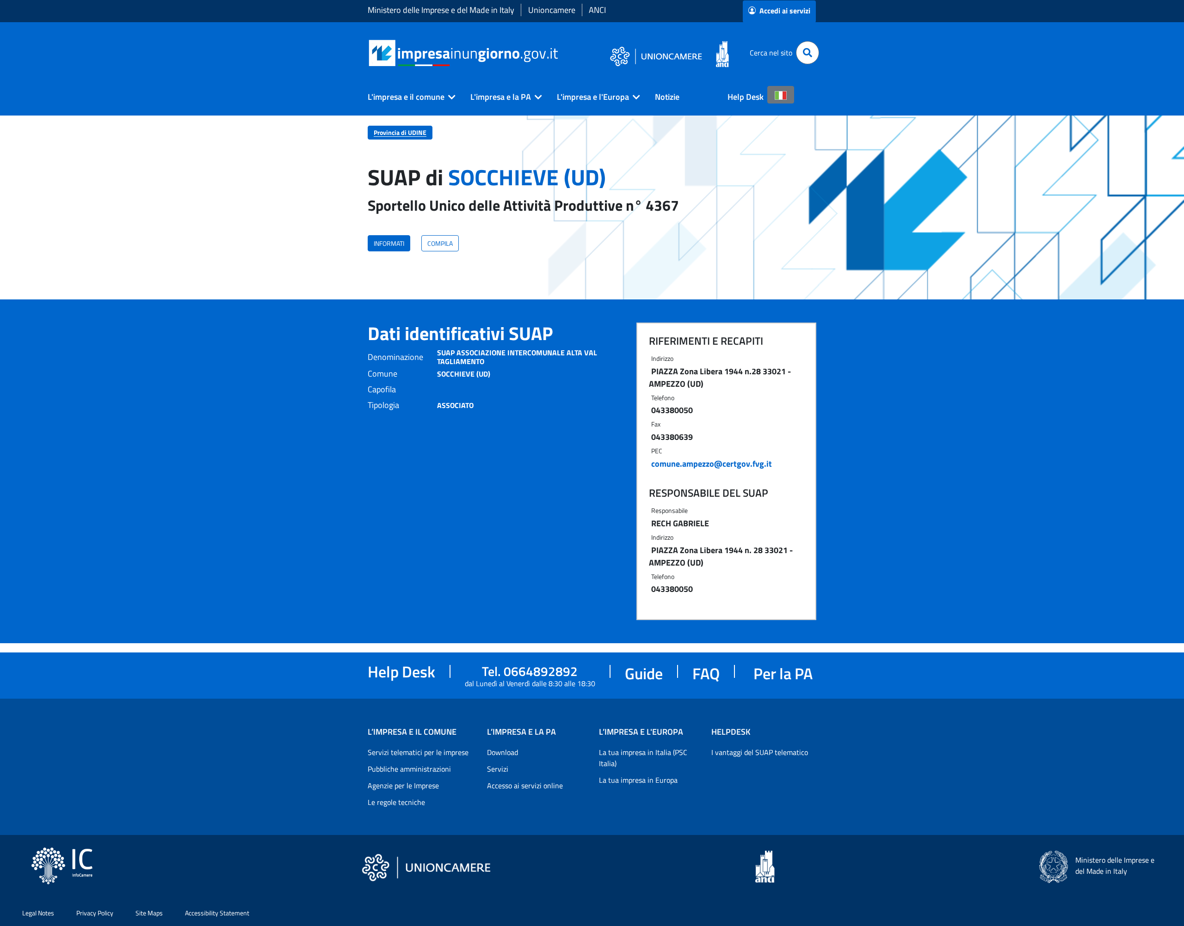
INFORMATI (389, 243)
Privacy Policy (94, 913)
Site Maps (149, 913)
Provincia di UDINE (400, 132)
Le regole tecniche (396, 802)
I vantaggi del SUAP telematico (759, 752)
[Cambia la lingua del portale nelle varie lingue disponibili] (780, 95)
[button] (408, 97)
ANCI (597, 10)
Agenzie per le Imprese (403, 785)
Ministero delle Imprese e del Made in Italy (441, 10)
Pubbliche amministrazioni (409, 768)
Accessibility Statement (217, 913)
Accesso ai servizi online (525, 785)
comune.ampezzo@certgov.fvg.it (711, 463)
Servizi (497, 768)
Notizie (667, 97)
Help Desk (746, 97)
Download (502, 752)
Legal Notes (38, 913)
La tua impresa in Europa (638, 780)
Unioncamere (551, 10)
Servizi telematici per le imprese (418, 752)
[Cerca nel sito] (807, 52)
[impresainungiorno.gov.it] (561, 53)
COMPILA (440, 243)
